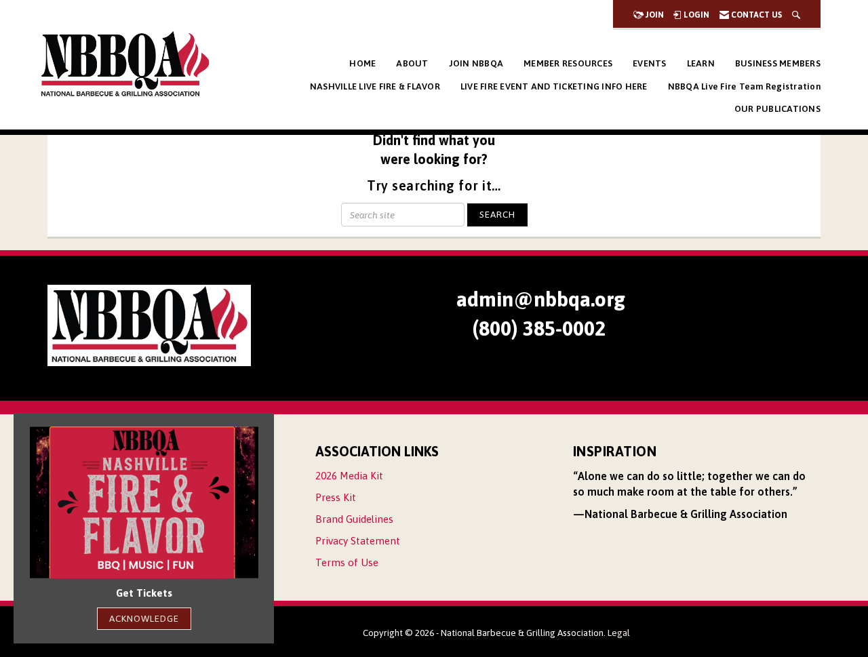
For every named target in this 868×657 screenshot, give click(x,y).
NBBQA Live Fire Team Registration (744, 86)
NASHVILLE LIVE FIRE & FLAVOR (375, 86)
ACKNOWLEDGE (144, 618)
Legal (619, 632)
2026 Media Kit (349, 475)
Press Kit (335, 497)
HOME (362, 63)
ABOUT (412, 63)
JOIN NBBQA (476, 63)
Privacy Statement (357, 540)
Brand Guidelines (354, 519)
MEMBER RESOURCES (568, 63)
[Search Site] (796, 15)
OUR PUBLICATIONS (777, 109)
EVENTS (650, 63)
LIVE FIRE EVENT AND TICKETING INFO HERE (554, 86)
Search (497, 214)
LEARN (701, 63)
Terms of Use (346, 562)
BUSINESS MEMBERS (778, 63)
